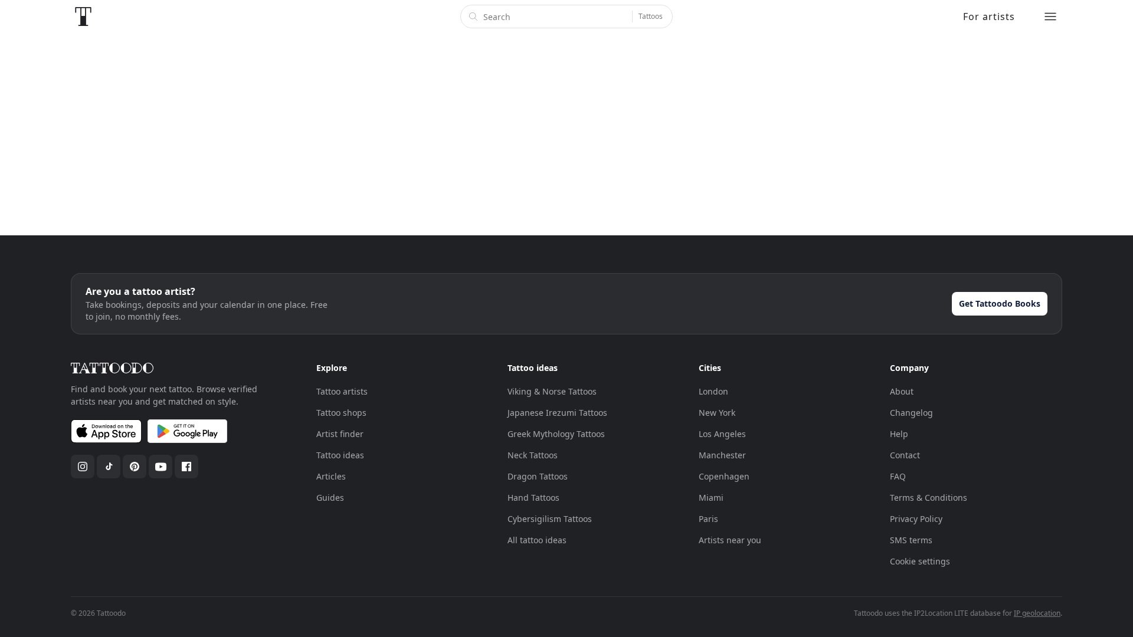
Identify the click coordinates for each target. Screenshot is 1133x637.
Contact (905, 455)
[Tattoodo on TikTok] (108, 466)
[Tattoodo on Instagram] (82, 466)
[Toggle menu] (1050, 16)
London (713, 391)
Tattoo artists (342, 391)
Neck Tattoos (532, 455)
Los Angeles (722, 433)
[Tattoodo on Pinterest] (134, 466)
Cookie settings (920, 561)
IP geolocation (1037, 613)
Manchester (722, 455)
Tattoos (650, 16)
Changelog (911, 412)
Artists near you (730, 540)
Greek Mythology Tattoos (556, 433)
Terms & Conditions (928, 497)
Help (899, 433)
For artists (989, 16)
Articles (331, 476)
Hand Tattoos (533, 497)
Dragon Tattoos (537, 476)
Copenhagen (724, 476)
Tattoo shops (341, 412)
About (901, 391)
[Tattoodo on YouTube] (160, 466)
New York (717, 412)
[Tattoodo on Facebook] (186, 466)
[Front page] (83, 16)
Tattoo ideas (340, 455)
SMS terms (911, 540)
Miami (711, 497)
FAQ (898, 476)
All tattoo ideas (536, 540)
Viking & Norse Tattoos (552, 391)
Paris (708, 518)
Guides (330, 497)
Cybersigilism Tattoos (549, 518)
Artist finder (340, 433)
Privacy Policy (916, 518)
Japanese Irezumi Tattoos (557, 412)
